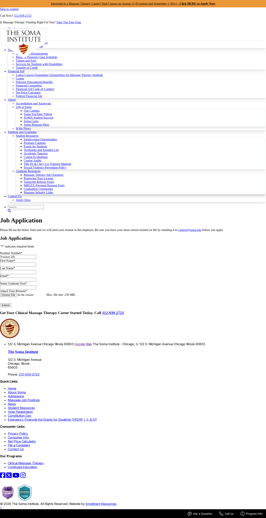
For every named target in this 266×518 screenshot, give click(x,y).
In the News (23, 128)
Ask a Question (202, 513)
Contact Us (15, 196)
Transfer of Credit (27, 67)
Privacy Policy (18, 433)
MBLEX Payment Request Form (44, 185)
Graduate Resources (28, 171)
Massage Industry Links (38, 192)
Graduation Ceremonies (38, 189)
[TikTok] (28, 476)
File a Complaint (19, 445)
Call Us (229, 513)
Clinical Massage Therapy (26, 463)
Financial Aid (16, 71)
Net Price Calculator (28, 92)
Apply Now (23, 200)
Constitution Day (19, 416)
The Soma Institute (23, 352)
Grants (20, 78)
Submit (6, 305)
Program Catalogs (35, 143)
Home (12, 388)
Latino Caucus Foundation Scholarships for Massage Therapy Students (59, 75)
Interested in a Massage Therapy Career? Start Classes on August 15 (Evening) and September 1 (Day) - (133, 3)
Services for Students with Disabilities (39, 64)
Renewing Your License (38, 178)
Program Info (254, 513)
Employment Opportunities (40, 139)
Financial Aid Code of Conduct (35, 89)
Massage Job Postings (24, 400)
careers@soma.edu (189, 230)
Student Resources (27, 135)
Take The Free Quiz (68, 22)
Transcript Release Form (39, 181)
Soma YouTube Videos (38, 114)
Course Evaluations (36, 157)
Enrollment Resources (100, 504)
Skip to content (9, 9)
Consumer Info (18, 437)
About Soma (17, 392)
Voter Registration (20, 412)
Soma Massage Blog (36, 124)
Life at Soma (24, 107)
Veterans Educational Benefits (34, 82)
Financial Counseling (29, 85)
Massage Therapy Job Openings (43, 174)
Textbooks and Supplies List (41, 150)
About (12, 99)
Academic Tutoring (36, 153)
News (12, 404)
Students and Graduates (22, 132)
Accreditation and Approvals (33, 103)
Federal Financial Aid (29, 96)
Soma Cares (31, 121)
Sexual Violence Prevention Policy (45, 167)
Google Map (83, 344)
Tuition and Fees (26, 60)
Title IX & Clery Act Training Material (47, 164)
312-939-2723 (22, 15)
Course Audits (32, 160)
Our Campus (32, 110)
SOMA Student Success (38, 117)
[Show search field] (9, 210)
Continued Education (22, 467)
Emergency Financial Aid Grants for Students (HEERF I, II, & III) (52, 419)
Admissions (16, 396)
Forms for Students (35, 146)
